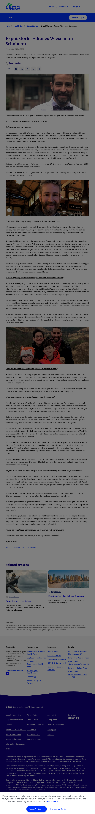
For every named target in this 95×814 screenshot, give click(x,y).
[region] (47, 803)
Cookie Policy (52, 801)
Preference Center (58, 809)
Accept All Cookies (36, 809)
